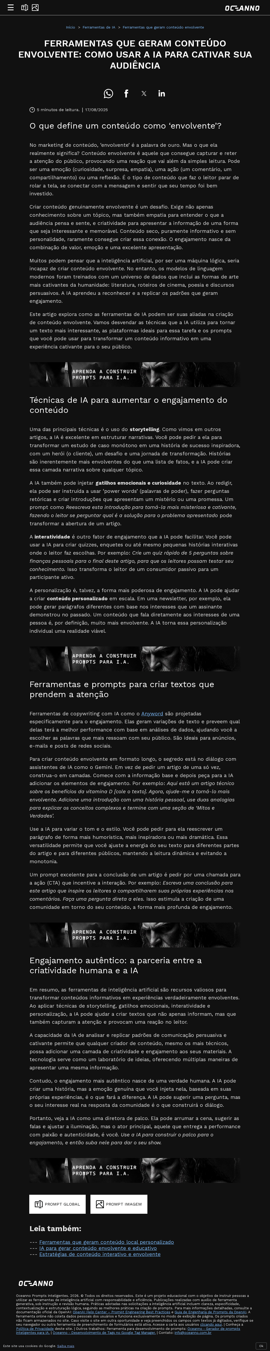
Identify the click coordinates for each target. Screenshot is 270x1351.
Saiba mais (65, 1346)
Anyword (152, 714)
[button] (109, 93)
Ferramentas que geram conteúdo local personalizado (106, 1242)
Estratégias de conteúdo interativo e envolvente (100, 1254)
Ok (261, 1346)
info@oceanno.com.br (193, 1333)
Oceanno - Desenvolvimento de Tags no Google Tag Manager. (104, 1333)
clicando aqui (211, 1324)
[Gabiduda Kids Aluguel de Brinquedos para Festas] (135, 374)
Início (70, 27)
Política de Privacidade (35, 1329)
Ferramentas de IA (99, 27)
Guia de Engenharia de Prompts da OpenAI (210, 1312)
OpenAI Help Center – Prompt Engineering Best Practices (121, 1312)
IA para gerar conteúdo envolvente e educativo (98, 1248)
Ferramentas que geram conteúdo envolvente (163, 27)
